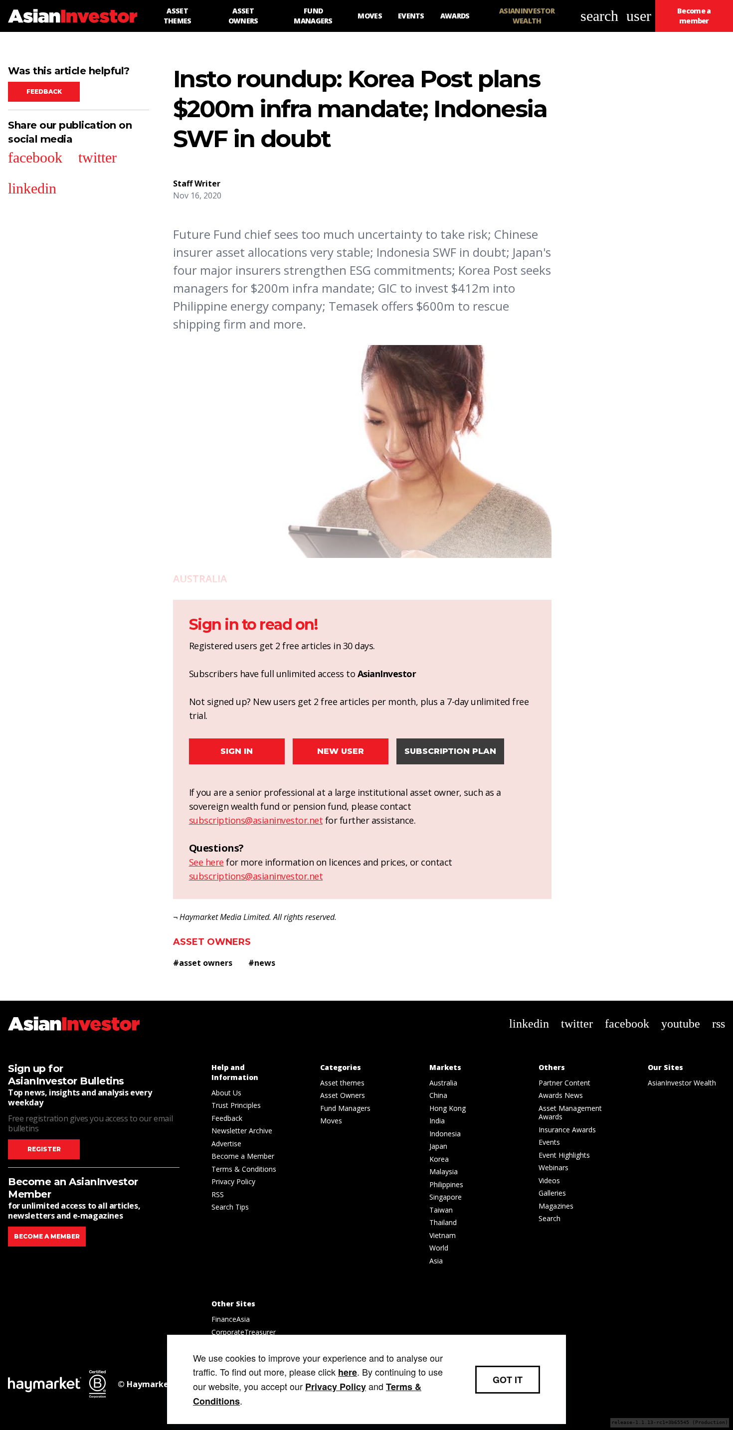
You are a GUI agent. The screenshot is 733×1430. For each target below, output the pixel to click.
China (438, 1095)
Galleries (552, 1193)
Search (549, 1218)
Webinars (553, 1167)
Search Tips (230, 1207)
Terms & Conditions (243, 1169)
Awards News (561, 1095)
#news (261, 962)
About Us (226, 1092)
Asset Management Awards (570, 1112)
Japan (438, 1146)
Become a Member (242, 1156)
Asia (436, 1260)
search (599, 15)
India (437, 1120)
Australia (443, 1082)
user (638, 15)
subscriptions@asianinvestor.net (256, 820)
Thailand (443, 1222)
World (438, 1247)
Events (549, 1142)
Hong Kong (447, 1108)
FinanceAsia (230, 1319)
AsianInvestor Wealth (682, 1082)
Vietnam (442, 1235)
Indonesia (445, 1133)
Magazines (556, 1206)
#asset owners (202, 962)
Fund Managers (345, 1108)
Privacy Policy (233, 1181)
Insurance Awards (567, 1129)
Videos (549, 1180)
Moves (331, 1120)
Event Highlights (564, 1155)
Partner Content (564, 1082)
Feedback (44, 91)
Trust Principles (236, 1105)
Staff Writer (196, 183)
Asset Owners (212, 941)
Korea (439, 1159)
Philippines (446, 1184)
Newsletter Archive (241, 1130)
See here (206, 862)
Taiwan (441, 1210)
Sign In (236, 751)
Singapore (445, 1197)
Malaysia (443, 1171)
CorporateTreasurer (243, 1332)
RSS (217, 1194)
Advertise (226, 1143)
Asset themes (342, 1082)
